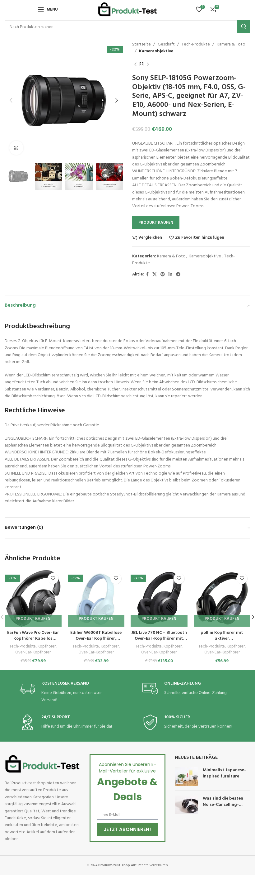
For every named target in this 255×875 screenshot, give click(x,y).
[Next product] (148, 64)
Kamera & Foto (231, 44)
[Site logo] (127, 9)
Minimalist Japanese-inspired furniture (224, 773)
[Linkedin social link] (170, 274)
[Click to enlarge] (16, 148)
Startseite (141, 44)
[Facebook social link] (147, 274)
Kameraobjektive (156, 51)
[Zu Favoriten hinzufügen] (53, 578)
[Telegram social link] (178, 274)
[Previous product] (135, 64)
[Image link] (42, 763)
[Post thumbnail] (186, 776)
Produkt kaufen (155, 222)
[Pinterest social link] (163, 274)
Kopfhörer (47, 647)
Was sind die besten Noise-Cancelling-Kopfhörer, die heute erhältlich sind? (223, 807)
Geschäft (166, 44)
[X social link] (155, 274)
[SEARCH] (243, 26)
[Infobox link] (66, 692)
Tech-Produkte (196, 44)
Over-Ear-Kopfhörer (33, 653)
